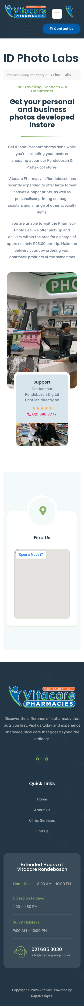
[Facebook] (37, 758)
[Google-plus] (46, 758)
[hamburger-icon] (57, 14)
